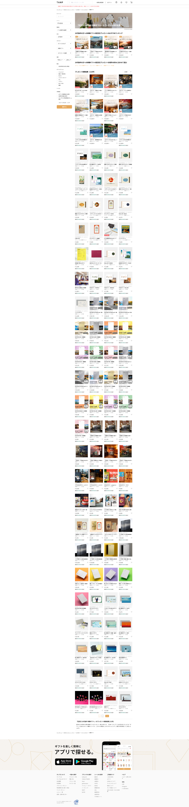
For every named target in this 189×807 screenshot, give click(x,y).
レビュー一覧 (60, 792)
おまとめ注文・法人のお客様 (113, 790)
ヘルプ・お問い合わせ (126, 777)
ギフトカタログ (84, 9)
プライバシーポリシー (62, 785)
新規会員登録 (100, 2)
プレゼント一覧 (73, 777)
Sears (83, 781)
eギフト (109, 779)
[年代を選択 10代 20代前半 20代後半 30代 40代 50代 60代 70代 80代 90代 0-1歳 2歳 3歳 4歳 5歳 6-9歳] (64, 36)
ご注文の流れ (110, 777)
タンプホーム (59, 9)
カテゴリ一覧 (72, 783)
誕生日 (96, 777)
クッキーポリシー (61, 790)
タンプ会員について (111, 787)
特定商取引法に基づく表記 (63, 787)
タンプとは (59, 777)
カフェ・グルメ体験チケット (81, 65)
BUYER (83, 792)
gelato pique (85, 783)
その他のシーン (98, 796)
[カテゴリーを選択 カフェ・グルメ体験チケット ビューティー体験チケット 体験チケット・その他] (64, 53)
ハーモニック (85, 787)
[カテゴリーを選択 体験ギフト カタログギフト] (64, 48)
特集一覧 (71, 779)
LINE (123, 784)
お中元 (96, 783)
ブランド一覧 (72, 781)
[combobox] (80, 2)
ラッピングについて (111, 783)
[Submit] (69, 2)
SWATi (83, 790)
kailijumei (84, 777)
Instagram (124, 786)
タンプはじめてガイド (62, 779)
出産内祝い (97, 794)
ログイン (109, 2)
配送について (110, 785)
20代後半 (78, 9)
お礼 (95, 790)
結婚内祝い (97, 792)
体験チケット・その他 (109, 65)
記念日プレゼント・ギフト (69, 9)
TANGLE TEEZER (86, 779)
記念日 (96, 785)
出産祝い (96, 781)
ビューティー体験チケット (96, 65)
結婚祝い (96, 779)
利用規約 (59, 783)
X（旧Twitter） (125, 788)
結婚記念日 (97, 787)
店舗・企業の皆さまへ (62, 794)
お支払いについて (111, 781)
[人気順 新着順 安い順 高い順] (127, 71)
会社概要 (59, 781)
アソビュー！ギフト (86, 785)
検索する (64, 107)
